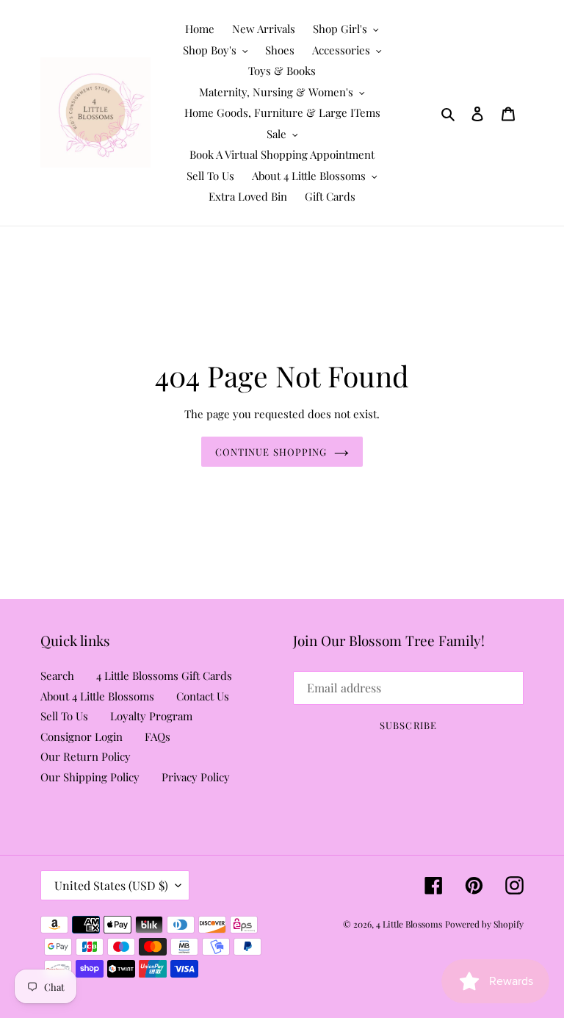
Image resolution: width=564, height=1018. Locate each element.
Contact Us (202, 696)
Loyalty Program (151, 716)
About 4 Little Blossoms (97, 696)
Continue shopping (271, 451)
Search (57, 675)
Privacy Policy (196, 777)
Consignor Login (81, 736)
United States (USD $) (111, 885)
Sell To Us (64, 716)
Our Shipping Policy (90, 777)
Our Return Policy (85, 756)
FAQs (157, 736)
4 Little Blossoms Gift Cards (164, 675)
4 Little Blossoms (409, 924)
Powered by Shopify (484, 924)
